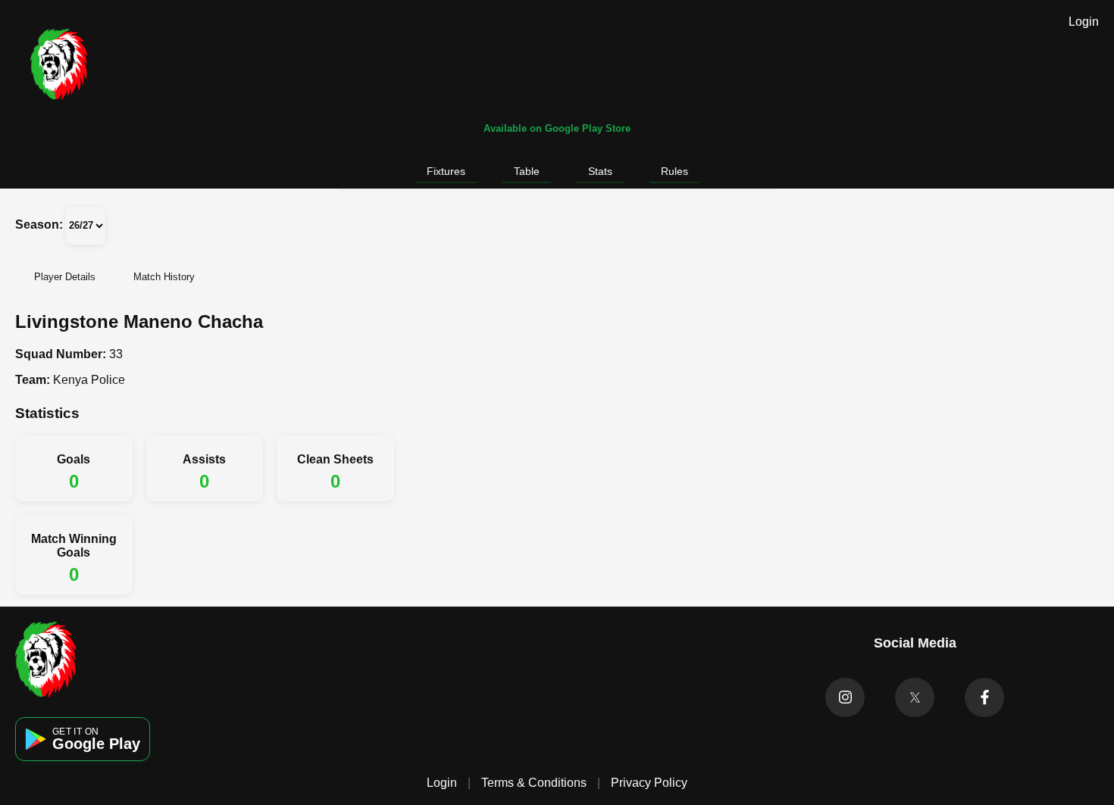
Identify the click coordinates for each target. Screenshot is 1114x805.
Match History (164, 276)
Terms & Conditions (534, 782)
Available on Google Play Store (557, 128)
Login (1084, 21)
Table (527, 171)
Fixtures (446, 171)
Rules (674, 171)
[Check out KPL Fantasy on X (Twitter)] (914, 697)
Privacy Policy (649, 782)
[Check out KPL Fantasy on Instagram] (845, 697)
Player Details (64, 276)
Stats (600, 171)
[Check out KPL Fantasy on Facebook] (984, 697)
